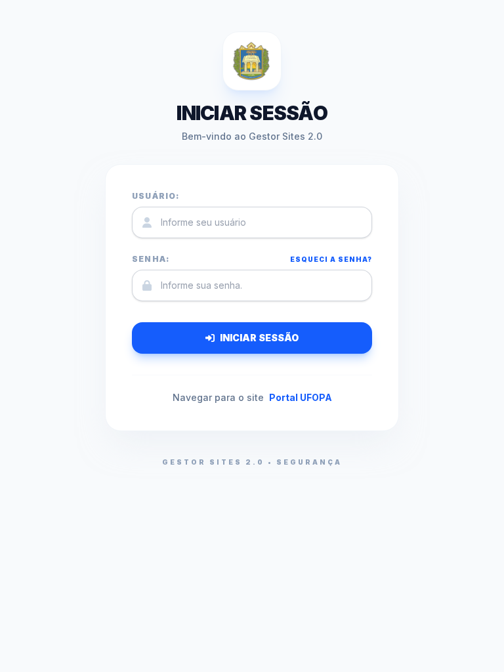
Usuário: (156, 196)
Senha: (150, 259)
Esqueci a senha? (331, 259)
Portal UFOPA (300, 397)
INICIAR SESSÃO (259, 337)
